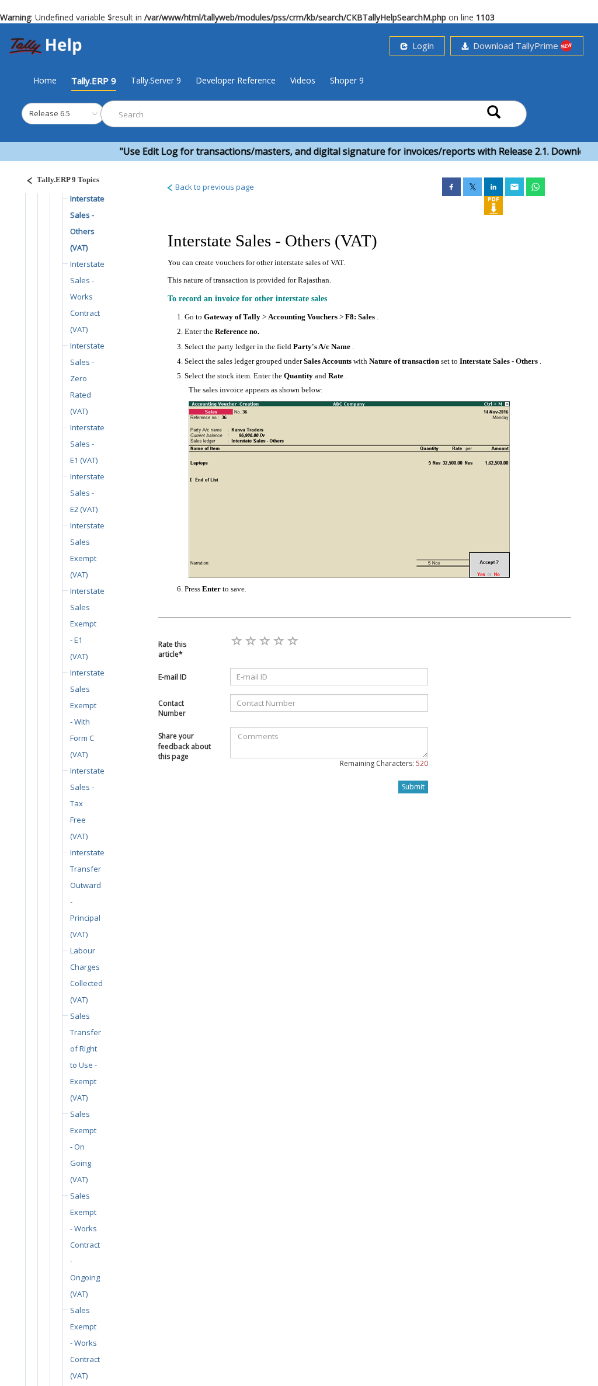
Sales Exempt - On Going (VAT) (83, 1147)
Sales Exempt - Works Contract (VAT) (85, 1343)
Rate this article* (172, 649)
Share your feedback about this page (184, 746)
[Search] (493, 111)
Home (45, 80)
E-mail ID (172, 677)
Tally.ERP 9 (93, 80)
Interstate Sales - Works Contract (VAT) (87, 297)
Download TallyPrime (514, 45)
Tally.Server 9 (156, 80)
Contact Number (172, 708)
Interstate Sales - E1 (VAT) (87, 443)
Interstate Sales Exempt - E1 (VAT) (87, 623)
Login (421, 45)
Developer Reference (236, 80)
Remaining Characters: (384, 763)
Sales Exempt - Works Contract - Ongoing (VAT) (85, 1244)
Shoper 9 (347, 80)
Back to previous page (213, 187)
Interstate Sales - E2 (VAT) (87, 492)
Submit (413, 787)
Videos (302, 80)
